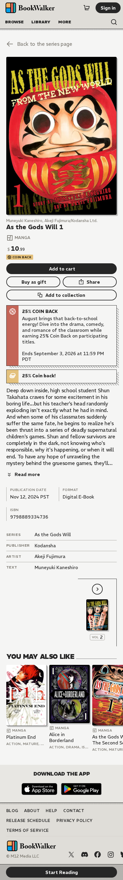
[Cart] (86, 7)
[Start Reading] (61, 136)
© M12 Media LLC (22, 856)
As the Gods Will (53, 534)
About (32, 811)
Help (51, 811)
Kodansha (45, 545)
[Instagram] (110, 854)
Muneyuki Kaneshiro (56, 567)
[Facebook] (97, 854)
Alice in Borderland (61, 737)
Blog (12, 811)
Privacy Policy (74, 821)
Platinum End (21, 737)
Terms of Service (27, 830)
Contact (73, 811)
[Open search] (114, 22)
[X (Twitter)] (71, 854)
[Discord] (84, 854)
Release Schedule (28, 821)
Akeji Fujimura (50, 556)
